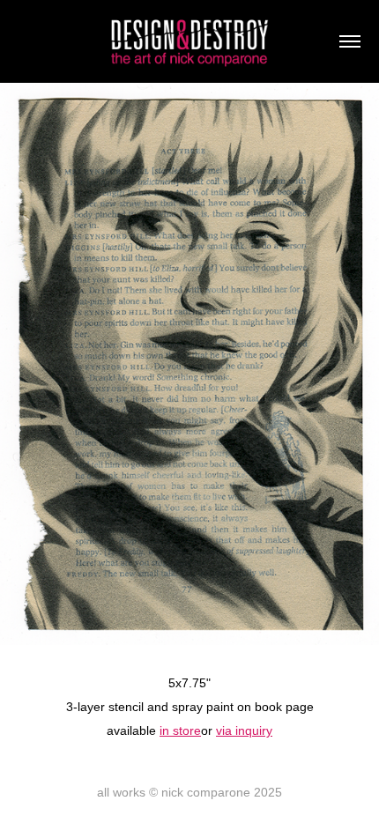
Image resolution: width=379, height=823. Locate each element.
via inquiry (244, 730)
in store (180, 730)
